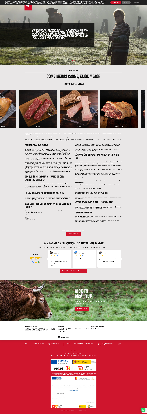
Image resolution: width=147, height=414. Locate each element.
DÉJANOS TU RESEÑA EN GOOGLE (73, 271)
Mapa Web (119, 344)
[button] (72, 60)
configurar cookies (26, 3)
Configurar (136, 2)
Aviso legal (25, 344)
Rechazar (126, 2)
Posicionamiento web (65, 410)
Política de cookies (67, 344)
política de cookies (51, 3)
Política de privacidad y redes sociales (54, 344)
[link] (92, 328)
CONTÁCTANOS (73, 234)
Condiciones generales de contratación (37, 344)
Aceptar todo (116, 2)
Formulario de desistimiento (89, 344)
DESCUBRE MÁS (82, 308)
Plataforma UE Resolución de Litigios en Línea (105, 344)
